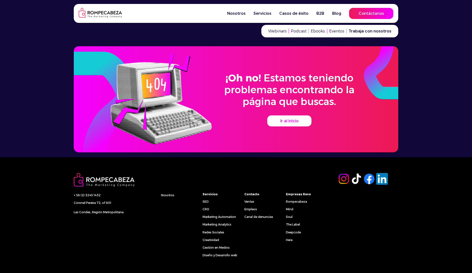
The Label (293, 224)
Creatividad (211, 240)
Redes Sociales (213, 232)
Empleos (250, 209)
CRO (206, 209)
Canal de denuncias (258, 217)
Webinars (277, 31)
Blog (336, 13)
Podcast (299, 31)
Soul (289, 217)
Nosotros (167, 195)
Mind (289, 209)
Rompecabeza (296, 201)
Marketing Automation (219, 217)
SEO (206, 201)
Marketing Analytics (217, 224)
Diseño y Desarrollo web (220, 255)
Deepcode (293, 232)
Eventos (336, 31)
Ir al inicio (289, 121)
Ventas (249, 201)
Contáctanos (371, 13)
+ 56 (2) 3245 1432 (87, 195)
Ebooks (318, 31)
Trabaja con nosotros (370, 31)
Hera (289, 240)
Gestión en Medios (216, 247)
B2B (320, 13)
